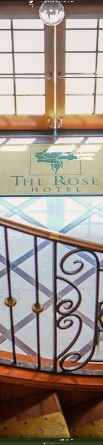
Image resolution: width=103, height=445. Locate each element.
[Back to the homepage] (32, 3)
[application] (51, 441)
